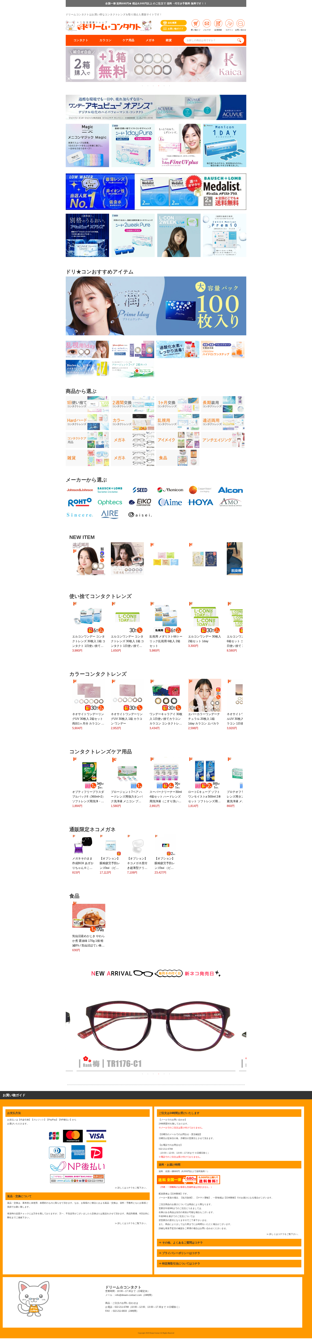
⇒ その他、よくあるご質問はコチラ (181, 1242)
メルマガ (207, 30)
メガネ (150, 40)
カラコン (105, 40)
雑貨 (169, 40)
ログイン (229, 30)
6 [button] (169, 86)
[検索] (240, 40)
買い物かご (195, 30)
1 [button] (142, 86)
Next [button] (249, 1027)
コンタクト (80, 40)
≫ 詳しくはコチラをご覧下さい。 (131, 1187)
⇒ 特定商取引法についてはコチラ (179, 1263)
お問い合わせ (240, 30)
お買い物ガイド (175, 28)
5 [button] (164, 86)
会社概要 (172, 22)
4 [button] (159, 86)
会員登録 (218, 30)
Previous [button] (63, 1027)
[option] (166, 65)
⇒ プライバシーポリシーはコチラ (179, 1253)
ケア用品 (129, 40)
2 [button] (148, 86)
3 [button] (153, 86)
